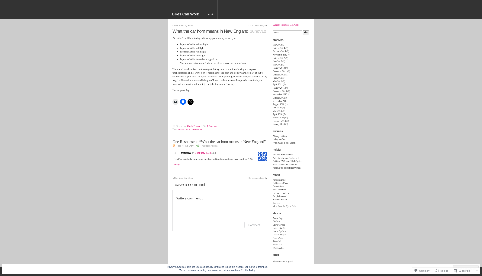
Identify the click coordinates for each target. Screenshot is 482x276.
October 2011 (279, 74)
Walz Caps (277, 244)
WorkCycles (278, 248)
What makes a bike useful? (284, 142)
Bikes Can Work (185, 14)
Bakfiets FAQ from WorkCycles (287, 161)
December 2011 (280, 71)
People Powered (280, 196)
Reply (177, 164)
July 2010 (277, 107)
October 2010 (279, 98)
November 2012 (280, 54)
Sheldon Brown (280, 199)
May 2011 (277, 81)
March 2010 (278, 117)
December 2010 (280, 91)
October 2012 (279, 58)
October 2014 (279, 48)
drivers (181, 129)
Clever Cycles (279, 225)
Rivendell (277, 241)
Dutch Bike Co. (280, 228)
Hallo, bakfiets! (279, 139)
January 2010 (279, 124)
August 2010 (278, 104)
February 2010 (279, 121)
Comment (254, 225)
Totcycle (276, 203)
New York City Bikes (183, 25)
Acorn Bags (278, 218)
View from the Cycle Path (284, 206)
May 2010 (277, 111)
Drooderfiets (278, 186)
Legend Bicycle (279, 234)
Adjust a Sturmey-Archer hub (286, 158)
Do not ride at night (257, 25)
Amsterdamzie (279, 180)
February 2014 (279, 51)
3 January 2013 (203, 153)
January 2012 (279, 68)
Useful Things (193, 126)
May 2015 (277, 44)
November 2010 (280, 94)
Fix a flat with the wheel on (285, 164)
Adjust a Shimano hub (283, 154)
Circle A (276, 221)
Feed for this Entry (185, 146)
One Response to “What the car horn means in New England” (219, 141)
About (210, 14)
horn (188, 129)
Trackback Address (210, 146)
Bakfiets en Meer (280, 183)
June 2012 (277, 61)
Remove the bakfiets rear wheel (286, 168)
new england (196, 129)
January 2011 (279, 88)
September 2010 (280, 101)
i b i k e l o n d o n (281, 193)
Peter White (278, 238)
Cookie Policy (248, 270)
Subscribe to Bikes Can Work (286, 25)
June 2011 (277, 78)
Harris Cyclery (279, 231)
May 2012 (277, 64)
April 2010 (277, 114)
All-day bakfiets (280, 136)
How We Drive (279, 189)
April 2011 (277, 84)
